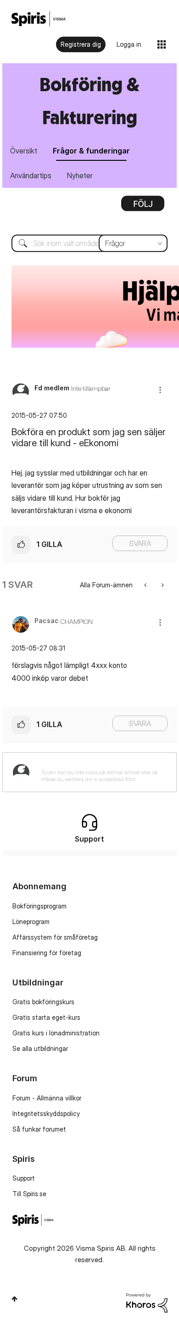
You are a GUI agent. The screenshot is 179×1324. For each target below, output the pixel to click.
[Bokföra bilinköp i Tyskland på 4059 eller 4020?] (162, 584)
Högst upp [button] (14, 1298)
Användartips (30, 175)
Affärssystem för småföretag (55, 937)
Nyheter (80, 175)
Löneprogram (31, 921)
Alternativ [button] (143, 206)
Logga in (129, 44)
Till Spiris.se (29, 1194)
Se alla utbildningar (40, 1048)
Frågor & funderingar (91, 150)
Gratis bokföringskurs (43, 1002)
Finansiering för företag (46, 953)
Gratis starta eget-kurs (46, 1017)
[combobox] (89, 243)
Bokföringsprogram (39, 906)
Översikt (23, 150)
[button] (160, 390)
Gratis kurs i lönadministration (56, 1033)
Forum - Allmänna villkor (46, 1098)
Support (23, 1178)
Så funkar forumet (39, 1129)
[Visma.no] (38, 19)
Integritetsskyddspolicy (46, 1113)
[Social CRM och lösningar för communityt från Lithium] (147, 1302)
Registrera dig (81, 44)
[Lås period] (146, 584)
